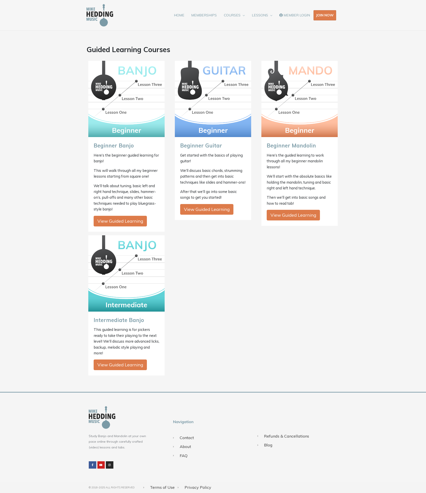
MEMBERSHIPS (204, 15)
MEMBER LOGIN (296, 15)
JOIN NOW (325, 15)
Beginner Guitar (201, 145)
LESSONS (260, 15)
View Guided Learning (120, 221)
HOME (179, 15)
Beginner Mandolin (291, 145)
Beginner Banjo (114, 145)
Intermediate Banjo (119, 320)
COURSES (232, 15)
